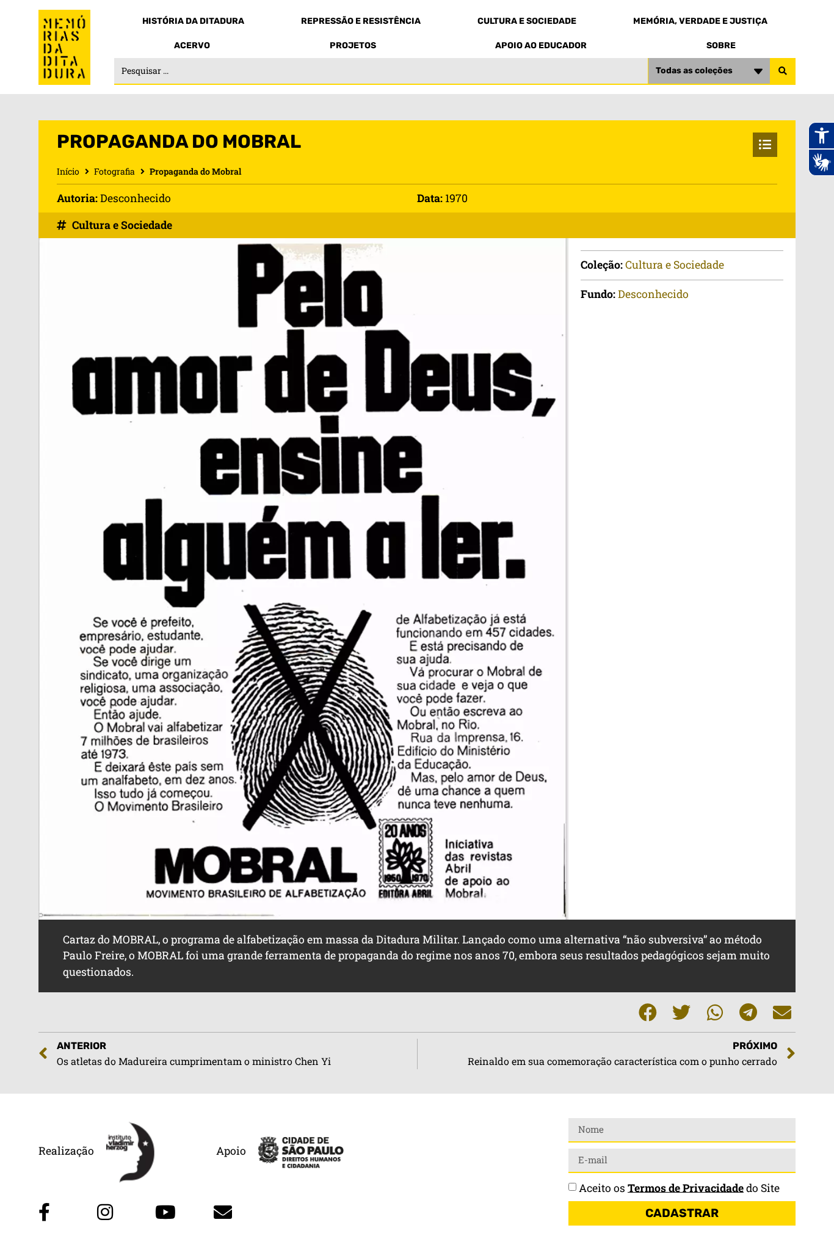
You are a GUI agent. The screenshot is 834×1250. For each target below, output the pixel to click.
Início (68, 171)
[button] (647, 1012)
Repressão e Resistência (361, 21)
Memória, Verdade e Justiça (700, 21)
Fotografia (114, 171)
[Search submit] (783, 71)
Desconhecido (653, 294)
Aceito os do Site (679, 1187)
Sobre (721, 45)
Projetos (353, 45)
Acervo (192, 45)
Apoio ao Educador (541, 45)
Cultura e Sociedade (526, 21)
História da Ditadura (193, 21)
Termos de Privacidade (686, 1187)
